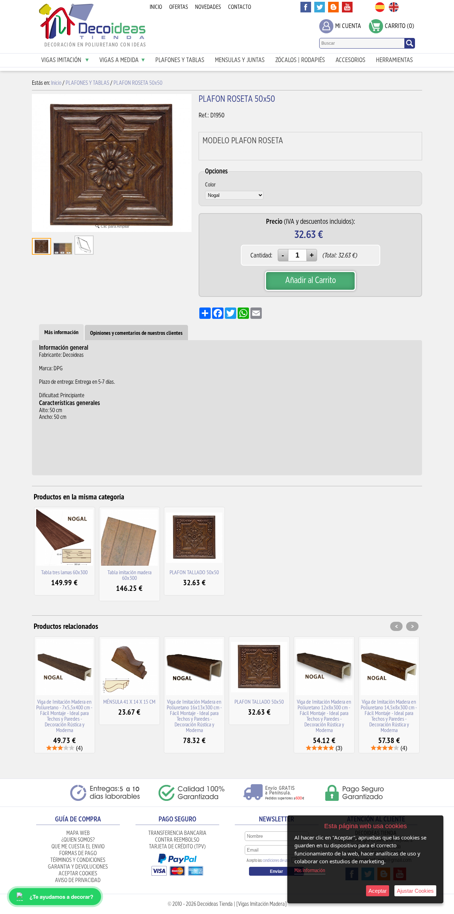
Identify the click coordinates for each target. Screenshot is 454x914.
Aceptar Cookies (78, 873)
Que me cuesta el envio (78, 846)
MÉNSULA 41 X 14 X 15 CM (129, 701)
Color (210, 185)
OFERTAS (178, 7)
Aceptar (378, 891)
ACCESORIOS (350, 60)
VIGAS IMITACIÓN (62, 60)
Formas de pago (78, 853)
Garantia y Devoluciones (78, 867)
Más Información (309, 870)
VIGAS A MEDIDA (119, 60)
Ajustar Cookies (415, 891)
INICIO (156, 7)
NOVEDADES (208, 7)
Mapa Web (78, 833)
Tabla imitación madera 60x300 (129, 575)
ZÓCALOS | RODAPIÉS (300, 60)
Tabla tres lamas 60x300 (64, 572)
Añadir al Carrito (310, 280)
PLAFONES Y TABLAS (179, 60)
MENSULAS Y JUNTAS (240, 60)
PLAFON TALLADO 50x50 (194, 572)
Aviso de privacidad (78, 880)
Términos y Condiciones (77, 860)
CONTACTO (239, 7)
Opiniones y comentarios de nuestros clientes (136, 333)
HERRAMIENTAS (394, 60)
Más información (61, 332)
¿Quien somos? (78, 840)
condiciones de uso (275, 860)
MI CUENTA (348, 26)
